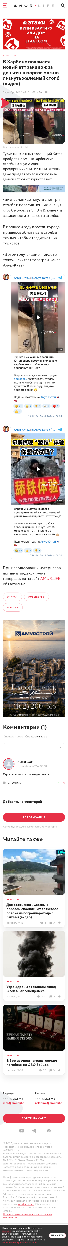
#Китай (12, 596)
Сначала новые (13, 736)
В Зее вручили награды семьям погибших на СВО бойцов (31, 1062)
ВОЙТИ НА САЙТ (34, 1118)
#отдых (12, 607)
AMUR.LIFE (50, 578)
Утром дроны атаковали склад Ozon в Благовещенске (31, 989)
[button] (49, 1130)
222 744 (13, 1098)
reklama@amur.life (48, 1103)
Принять (57, 1235)
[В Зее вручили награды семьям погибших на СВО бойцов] (60, 1070)
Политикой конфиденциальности (19, 1242)
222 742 (45, 1098)
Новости (9, 56)
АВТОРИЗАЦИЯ (34, 817)
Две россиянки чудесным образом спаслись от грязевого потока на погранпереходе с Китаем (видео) (32, 911)
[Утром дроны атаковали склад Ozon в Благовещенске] (60, 996)
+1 (59, 782)
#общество (36, 596)
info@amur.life (13, 1103)
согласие (6, 1231)
